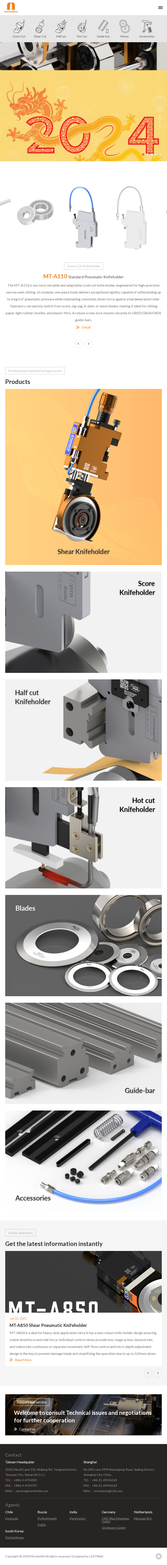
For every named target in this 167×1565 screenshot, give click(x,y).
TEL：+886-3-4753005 (21, 1480)
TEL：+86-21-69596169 (100, 1480)
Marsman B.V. (143, 1518)
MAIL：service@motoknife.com (26, 1491)
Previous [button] (148, 1373)
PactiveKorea (14, 1537)
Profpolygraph (47, 1518)
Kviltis (41, 1524)
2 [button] (147, 154)
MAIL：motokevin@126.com (103, 1491)
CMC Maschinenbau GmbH (115, 1520)
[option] (83, 101)
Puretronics (78, 1518)
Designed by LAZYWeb (87, 1556)
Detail (86, 327)
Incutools (11, 1518)
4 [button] (156, 154)
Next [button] (88, 344)
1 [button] (143, 154)
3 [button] (151, 154)
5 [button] (160, 154)
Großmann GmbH (114, 1527)
